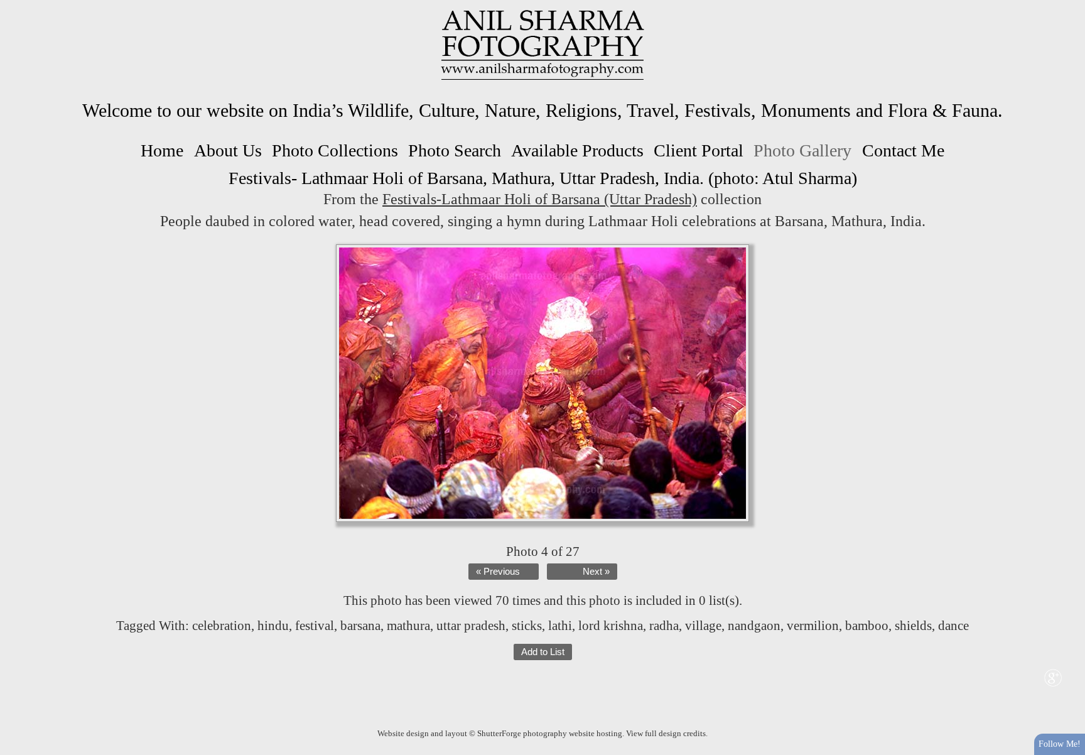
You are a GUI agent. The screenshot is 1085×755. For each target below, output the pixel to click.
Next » (596, 572)
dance (953, 625)
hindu (273, 625)
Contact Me (903, 150)
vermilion (813, 625)
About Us (228, 150)
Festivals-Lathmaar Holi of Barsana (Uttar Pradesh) (539, 199)
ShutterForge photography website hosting (549, 733)
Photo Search (454, 150)
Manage (1068, 6)
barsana (360, 625)
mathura (408, 625)
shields (913, 625)
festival (314, 625)
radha (664, 625)
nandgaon (754, 625)
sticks (527, 625)
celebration (221, 625)
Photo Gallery (802, 150)
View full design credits (666, 733)
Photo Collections (335, 150)
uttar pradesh (470, 625)
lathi (560, 625)
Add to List (542, 652)
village (703, 625)
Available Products (577, 150)
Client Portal (698, 150)
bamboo (866, 625)
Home (162, 150)
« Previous (498, 572)
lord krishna (610, 625)
